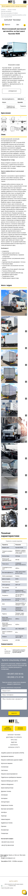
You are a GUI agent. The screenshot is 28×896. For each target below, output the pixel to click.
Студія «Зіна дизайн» (5, 887)
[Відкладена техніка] (11, 24)
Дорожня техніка (6, 791)
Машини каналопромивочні (9, 774)
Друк (18, 24)
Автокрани (4, 798)
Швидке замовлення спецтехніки (7, 728)
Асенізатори (4, 767)
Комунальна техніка (7, 805)
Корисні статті (14, 747)
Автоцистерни (5, 802)
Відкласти (7, 24)
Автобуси (4, 812)
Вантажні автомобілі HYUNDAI (9, 13)
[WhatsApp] (3, 850)
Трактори (4, 816)
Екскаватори (5, 830)
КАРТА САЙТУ (13, 881)
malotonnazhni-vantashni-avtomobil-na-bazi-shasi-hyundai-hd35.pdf (18, 651)
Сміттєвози (4, 770)
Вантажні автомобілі (7, 809)
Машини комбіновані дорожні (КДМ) (11, 760)
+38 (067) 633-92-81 (15, 674)
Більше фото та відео (14, 64)
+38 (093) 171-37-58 (15, 677)
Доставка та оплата (14, 737)
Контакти (14, 745)
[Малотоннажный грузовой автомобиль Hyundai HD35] (14, 303)
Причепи (3, 826)
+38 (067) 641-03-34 (7, 842)
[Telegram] (14, 850)
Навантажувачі (5, 819)
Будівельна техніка (6, 823)
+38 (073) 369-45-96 (7, 845)
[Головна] (12, 2)
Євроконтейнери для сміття (9, 781)
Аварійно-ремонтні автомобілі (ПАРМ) (12, 753)
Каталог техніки (12, 9)
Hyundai (20, 102)
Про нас (14, 739)
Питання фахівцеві (20, 728)
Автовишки (4, 795)
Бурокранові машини (7, 756)
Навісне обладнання (7, 784)
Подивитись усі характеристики (11, 107)
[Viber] (9, 850)
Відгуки (14, 742)
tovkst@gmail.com (10, 858)
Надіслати (14, 713)
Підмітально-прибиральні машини (11, 777)
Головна (3, 9)
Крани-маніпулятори (7, 788)
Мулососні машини (6, 763)
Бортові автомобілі (6, 11)
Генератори (4, 833)
